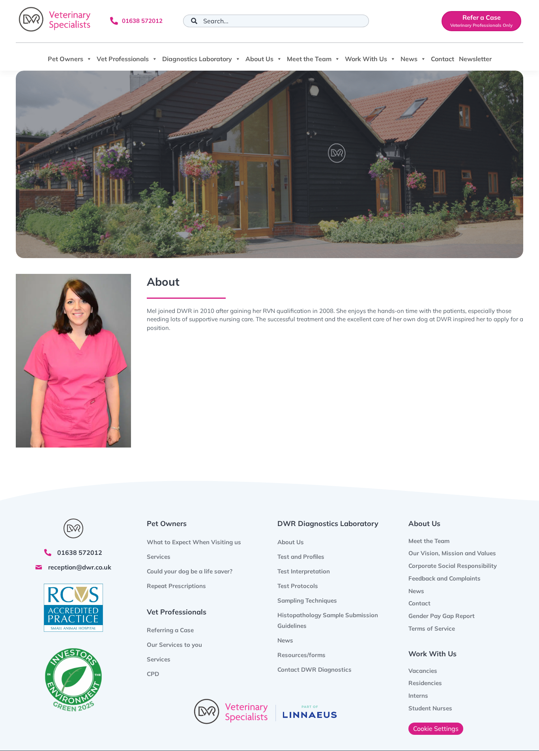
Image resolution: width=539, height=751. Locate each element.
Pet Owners (65, 59)
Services (158, 659)
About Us (259, 59)
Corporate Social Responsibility (452, 565)
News (409, 59)
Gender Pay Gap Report (441, 616)
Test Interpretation (303, 571)
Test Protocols (297, 586)
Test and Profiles (300, 556)
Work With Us (366, 59)
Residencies (425, 683)
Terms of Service (431, 628)
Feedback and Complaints (444, 578)
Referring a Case (170, 630)
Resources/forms (301, 655)
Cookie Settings (436, 728)
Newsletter (475, 59)
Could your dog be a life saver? (189, 571)
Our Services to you (174, 644)
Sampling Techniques (307, 600)
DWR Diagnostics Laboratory (327, 523)
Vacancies (422, 670)
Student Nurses (430, 708)
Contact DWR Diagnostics (314, 669)
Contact (442, 59)
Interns (418, 695)
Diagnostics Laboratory (197, 59)
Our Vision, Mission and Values (452, 553)
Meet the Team (309, 59)
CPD (153, 674)
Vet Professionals (123, 59)
